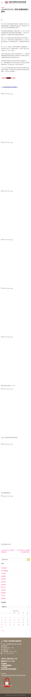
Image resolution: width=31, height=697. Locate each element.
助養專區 (3, 576)
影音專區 (3, 581)
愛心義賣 (3, 584)
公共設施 (3, 573)
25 (5, 624)
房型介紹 (3, 587)
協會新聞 (3, 579)
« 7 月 (2, 630)
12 (10, 620)
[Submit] (28, 559)
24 (1, 624)
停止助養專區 (4, 570)
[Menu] (2, 2)
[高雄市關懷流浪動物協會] (15, 2)
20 (14, 622)
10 (1, 620)
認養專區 (3, 598)
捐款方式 (8, 78)
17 (1, 622)
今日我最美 (4, 568)
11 (5, 620)
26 (10, 624)
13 (14, 620)
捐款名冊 (3, 590)
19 (10, 622)
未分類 (3, 595)
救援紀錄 (2, 7)
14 (18, 620)
